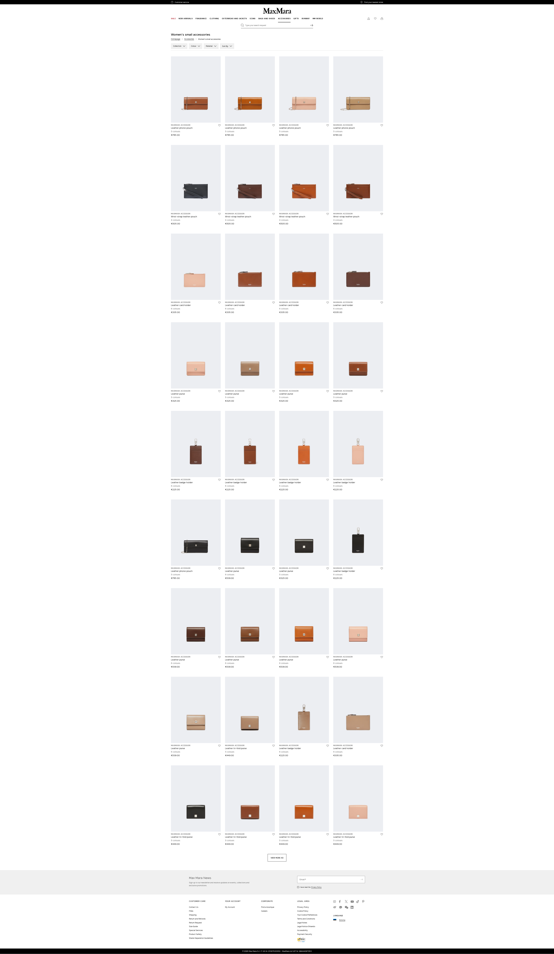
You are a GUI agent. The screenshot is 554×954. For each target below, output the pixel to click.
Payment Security (304, 934)
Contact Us (193, 907)
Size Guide (193, 926)
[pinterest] (363, 901)
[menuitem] (173, 18)
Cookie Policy (302, 911)
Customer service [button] (194, 2)
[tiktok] (357, 901)
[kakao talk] (340, 907)
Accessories (189, 39)
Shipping (192, 915)
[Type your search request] (311, 25)
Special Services (196, 930)
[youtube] (352, 901)
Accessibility (302, 930)
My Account (230, 907)
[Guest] (368, 18)
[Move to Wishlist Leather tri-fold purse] (273, 745)
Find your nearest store (373, 2)
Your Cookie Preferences (307, 915)
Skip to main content (11, 1)
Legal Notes (302, 922)
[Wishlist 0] (375, 18)
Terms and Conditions (306, 919)
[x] (346, 901)
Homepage (175, 39)
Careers (264, 911)
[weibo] (334, 907)
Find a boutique (267, 907)
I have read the (311, 887)
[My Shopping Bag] (382, 18)
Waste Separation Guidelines (201, 938)
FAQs (191, 911)
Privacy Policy (316, 887)
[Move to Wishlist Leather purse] (219, 391)
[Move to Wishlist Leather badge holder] (219, 480)
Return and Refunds (197, 919)
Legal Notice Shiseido (306, 926)
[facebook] (340, 901)
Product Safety (195, 934)
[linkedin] (352, 907)
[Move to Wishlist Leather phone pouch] (219, 125)
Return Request (195, 922)
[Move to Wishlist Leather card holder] (219, 302)
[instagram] (334, 901)
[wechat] (346, 907)
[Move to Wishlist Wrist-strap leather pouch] (219, 214)
